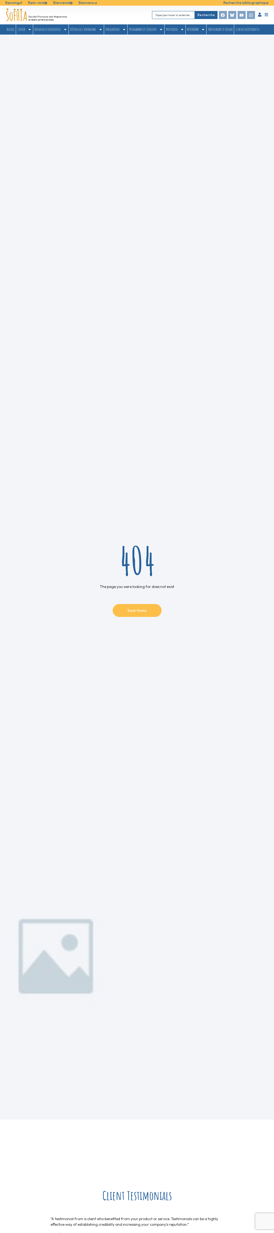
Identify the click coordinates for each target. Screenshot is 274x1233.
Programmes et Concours (143, 29)
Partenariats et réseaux (220, 29)
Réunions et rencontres (48, 29)
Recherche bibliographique (246, 2)
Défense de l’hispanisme (83, 29)
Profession (172, 29)
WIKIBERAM (193, 29)
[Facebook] (223, 15)
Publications (112, 29)
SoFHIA (21, 29)
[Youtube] (242, 15)
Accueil (10, 29)
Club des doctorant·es (247, 29)
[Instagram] (251, 15)
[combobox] (173, 15)
